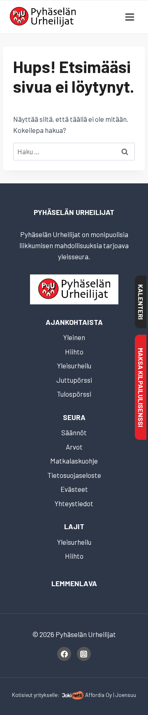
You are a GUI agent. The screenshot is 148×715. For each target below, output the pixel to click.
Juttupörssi (74, 380)
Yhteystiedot (74, 503)
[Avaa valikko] (129, 16)
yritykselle (46, 694)
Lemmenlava (74, 583)
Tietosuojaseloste (74, 475)
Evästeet (74, 489)
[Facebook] (64, 654)
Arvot (74, 447)
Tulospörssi (74, 394)
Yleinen (74, 337)
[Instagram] (84, 654)
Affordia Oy (98, 694)
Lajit (74, 526)
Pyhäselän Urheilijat (74, 212)
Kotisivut (22, 694)
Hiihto (74, 351)
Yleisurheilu (74, 365)
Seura (74, 417)
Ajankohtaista (74, 322)
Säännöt (74, 432)
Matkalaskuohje (74, 461)
